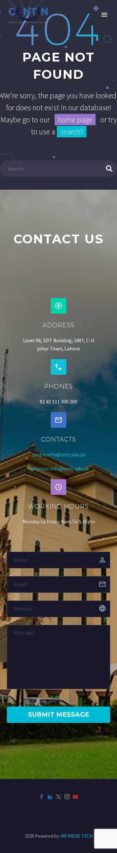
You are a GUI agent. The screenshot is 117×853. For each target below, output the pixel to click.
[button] (58, 306)
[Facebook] (41, 796)
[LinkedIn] (50, 796)
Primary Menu (104, 15)
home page (75, 120)
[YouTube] (75, 796)
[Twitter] (58, 796)
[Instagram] (67, 796)
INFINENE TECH (76, 836)
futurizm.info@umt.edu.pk (59, 468)
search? (71, 132)
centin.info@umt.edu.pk (58, 454)
